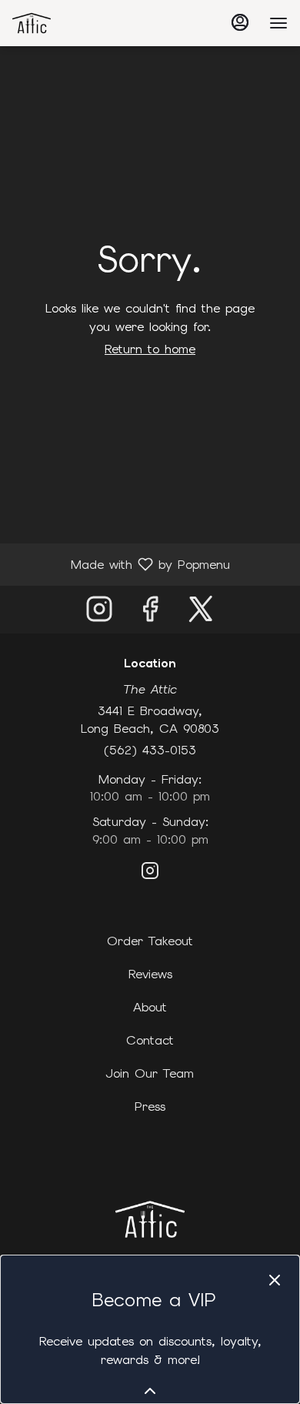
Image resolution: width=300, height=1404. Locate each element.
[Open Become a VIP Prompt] (150, 1391)
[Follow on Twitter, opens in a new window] (201, 613)
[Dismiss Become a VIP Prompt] (274, 1280)
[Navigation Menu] (278, 23)
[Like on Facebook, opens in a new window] (150, 613)
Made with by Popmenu (121, 563)
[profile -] (240, 22)
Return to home (150, 349)
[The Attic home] (81, 23)
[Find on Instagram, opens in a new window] (99, 613)
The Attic (150, 1219)
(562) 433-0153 (150, 750)
